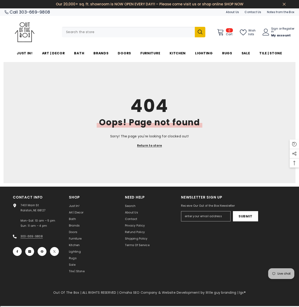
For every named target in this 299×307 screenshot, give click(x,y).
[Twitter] (54, 251)
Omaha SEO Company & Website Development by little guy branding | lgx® (182, 292)
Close (284, 4)
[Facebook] (17, 251)
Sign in (274, 30)
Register (288, 29)
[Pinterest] (42, 251)
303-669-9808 (34, 12)
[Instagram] (29, 251)
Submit (245, 216)
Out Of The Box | (67, 292)
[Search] (133, 32)
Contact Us (253, 12)
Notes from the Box (280, 12)
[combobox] (128, 32)
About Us (232, 12)
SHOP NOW (233, 4)
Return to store (149, 145)
